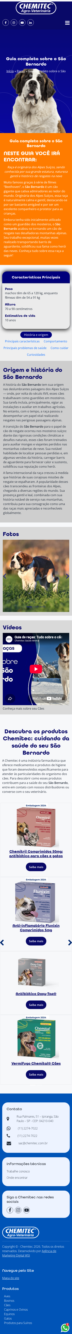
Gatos (8, 1318)
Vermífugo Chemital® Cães (36, 1063)
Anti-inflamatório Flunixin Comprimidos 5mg (36, 927)
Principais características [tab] (22, 341)
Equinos (9, 1314)
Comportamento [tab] (55, 341)
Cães (7, 1305)
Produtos (10, 1289)
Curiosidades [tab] (36, 355)
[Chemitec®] (36, 7)
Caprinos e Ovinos (16, 1310)
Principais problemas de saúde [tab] (25, 348)
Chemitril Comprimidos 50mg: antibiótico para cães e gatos (36, 853)
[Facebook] (5, 22)
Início (10, 71)
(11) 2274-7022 (28, 1128)
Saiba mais (36, 867)
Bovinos (9, 1301)
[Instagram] (14, 22)
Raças (21, 71)
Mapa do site (10, 1278)
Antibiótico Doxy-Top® (36, 994)
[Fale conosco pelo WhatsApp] (65, 1328)
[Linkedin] (30, 22)
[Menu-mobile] (67, 22)
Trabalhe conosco (18, 1171)
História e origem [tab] (36, 335)
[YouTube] (22, 22)
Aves (7, 1296)
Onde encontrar (17, 1178)
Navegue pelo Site (18, 1270)
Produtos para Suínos (18, 1323)
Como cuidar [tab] (59, 348)
